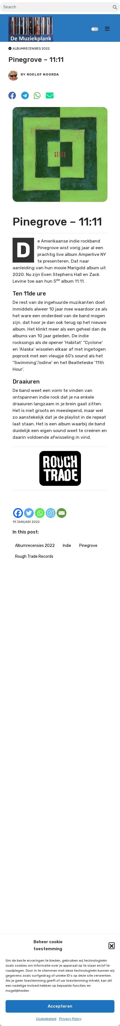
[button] (111, 945)
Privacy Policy (70, 1019)
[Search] (115, 7)
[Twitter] (29, 513)
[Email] (61, 513)
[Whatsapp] (40, 513)
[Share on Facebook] (12, 97)
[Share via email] (50, 97)
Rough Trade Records (34, 556)
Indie (67, 545)
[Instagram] (51, 513)
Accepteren (60, 1006)
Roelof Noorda (43, 74)
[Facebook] (18, 513)
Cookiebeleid (46, 1019)
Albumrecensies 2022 (35, 545)
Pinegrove (88, 545)
